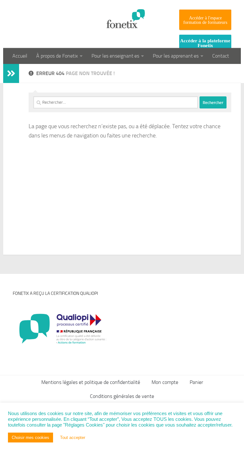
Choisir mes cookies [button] (30, 437)
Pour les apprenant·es (176, 56)
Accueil (19, 56)
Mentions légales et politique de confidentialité (90, 382)
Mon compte (165, 382)
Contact (220, 56)
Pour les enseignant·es (115, 56)
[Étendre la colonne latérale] (11, 73)
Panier (196, 382)
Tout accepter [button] (72, 437)
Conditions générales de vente (122, 396)
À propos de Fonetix (57, 56)
